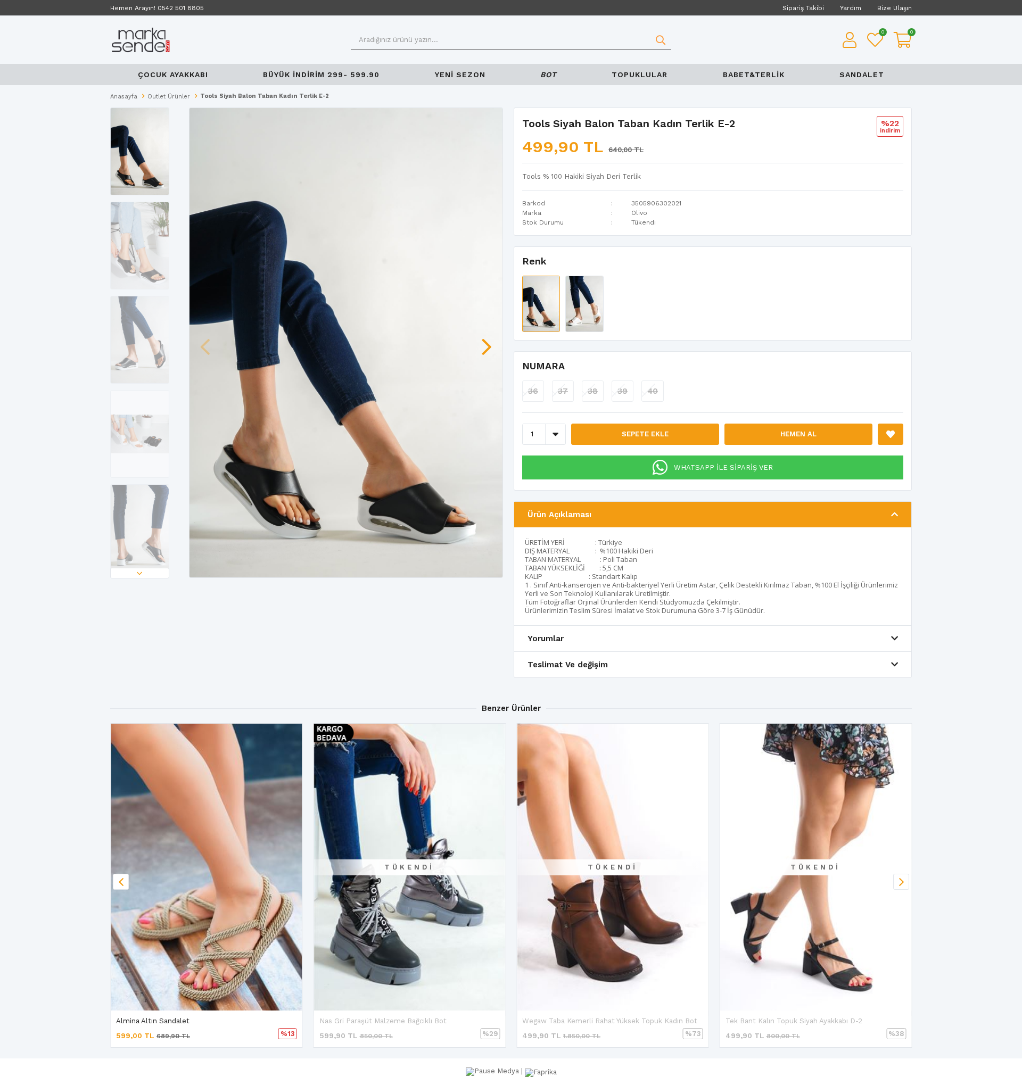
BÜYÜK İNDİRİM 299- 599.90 (321, 74)
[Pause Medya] (493, 1071)
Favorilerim (882, 33)
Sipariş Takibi (803, 8)
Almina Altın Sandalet (152, 1021)
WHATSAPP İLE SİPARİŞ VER (723, 467)
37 (563, 391)
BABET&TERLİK (754, 74)
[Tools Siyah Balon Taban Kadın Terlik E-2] (542, 303)
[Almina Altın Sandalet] (206, 867)
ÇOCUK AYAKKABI (173, 74)
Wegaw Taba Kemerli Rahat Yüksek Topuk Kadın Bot (609, 1021)
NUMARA (543, 365)
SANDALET (861, 74)
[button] (139, 573)
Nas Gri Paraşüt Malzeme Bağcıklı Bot (383, 1021)
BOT (548, 74)
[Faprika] (541, 1071)
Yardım (850, 8)
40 (652, 391)
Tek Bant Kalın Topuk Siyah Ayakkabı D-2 (794, 1021)
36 (533, 391)
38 (593, 391)
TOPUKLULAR (639, 74)
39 (622, 391)
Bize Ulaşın (894, 8)
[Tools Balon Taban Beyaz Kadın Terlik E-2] (584, 303)
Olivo (639, 213)
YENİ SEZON (460, 74)
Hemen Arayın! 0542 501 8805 (157, 8)
